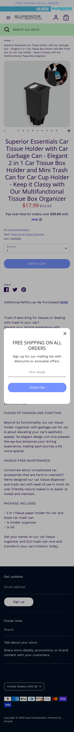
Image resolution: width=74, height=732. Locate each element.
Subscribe (37, 387)
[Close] (65, 333)
